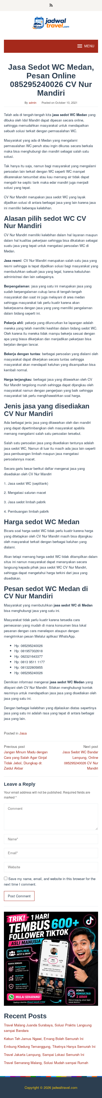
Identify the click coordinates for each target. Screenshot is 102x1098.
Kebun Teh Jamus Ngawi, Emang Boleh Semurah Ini (43, 1038)
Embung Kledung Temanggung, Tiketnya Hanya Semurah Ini (49, 1046)
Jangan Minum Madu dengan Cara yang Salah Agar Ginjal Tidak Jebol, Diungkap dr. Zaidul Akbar (26, 757)
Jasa (23, 733)
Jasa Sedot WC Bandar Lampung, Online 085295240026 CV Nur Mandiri (80, 757)
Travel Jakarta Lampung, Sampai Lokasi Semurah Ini (44, 1054)
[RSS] (51, 5)
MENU (89, 46)
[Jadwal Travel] (51, 22)
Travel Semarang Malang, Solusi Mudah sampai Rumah (46, 1062)
